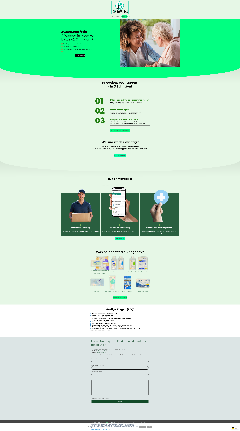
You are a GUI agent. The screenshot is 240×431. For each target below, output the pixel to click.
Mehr (110, 429)
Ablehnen (149, 426)
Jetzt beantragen (120, 238)
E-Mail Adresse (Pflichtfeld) (98, 365)
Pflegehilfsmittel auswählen (120, 297)
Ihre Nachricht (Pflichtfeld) (98, 378)
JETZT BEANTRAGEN (80, 55)
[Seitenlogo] (120, 7)
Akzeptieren (142, 426)
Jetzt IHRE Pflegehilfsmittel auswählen (120, 130)
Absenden (120, 401)
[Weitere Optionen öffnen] (129, 16)
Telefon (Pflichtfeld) (97, 371)
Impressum (104, 429)
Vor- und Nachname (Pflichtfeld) (100, 359)
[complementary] (235, 428)
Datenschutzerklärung (95, 429)
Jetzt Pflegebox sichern (120, 155)
